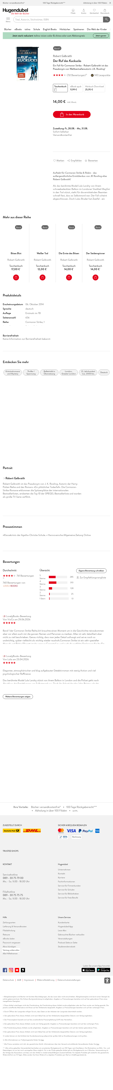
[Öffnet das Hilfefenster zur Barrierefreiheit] (107, 981)
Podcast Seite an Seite (67, 942)
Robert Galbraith (62, 56)
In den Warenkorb (75, 114)
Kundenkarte (63, 922)
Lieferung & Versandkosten (15, 926)
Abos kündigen (9, 946)
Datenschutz (8, 980)
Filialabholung (9, 930)
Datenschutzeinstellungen (69, 980)
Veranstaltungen (65, 938)
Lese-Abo (62, 930)
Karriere (61, 877)
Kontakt (61, 873)
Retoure (6, 934)
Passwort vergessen (11, 942)
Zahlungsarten (9, 922)
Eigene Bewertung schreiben (91, 570)
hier (42, 1040)
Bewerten (93, 160)
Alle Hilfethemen (10, 953)
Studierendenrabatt (66, 946)
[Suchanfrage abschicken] (106, 19)
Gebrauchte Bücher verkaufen (71, 934)
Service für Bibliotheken (68, 893)
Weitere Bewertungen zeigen (17, 696)
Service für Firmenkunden (69, 885)
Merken (60, 160)
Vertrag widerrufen (11, 950)
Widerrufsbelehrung (45, 980)
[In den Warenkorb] (16, 277)
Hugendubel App (65, 926)
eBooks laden (9, 938)
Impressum (29, 980)
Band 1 (57, 48)
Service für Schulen (66, 889)
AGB (19, 980)
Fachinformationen (66, 881)
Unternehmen (64, 869)
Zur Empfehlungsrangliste (93, 577)
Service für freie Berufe (68, 897)
